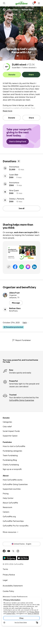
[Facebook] (15, 266)
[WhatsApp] (21, 266)
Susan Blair (13, 175)
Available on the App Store (23, 558)
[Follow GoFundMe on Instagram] (18, 551)
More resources (9, 532)
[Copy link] (8, 266)
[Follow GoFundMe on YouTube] (8, 551)
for (20, 10)
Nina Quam (14, 190)
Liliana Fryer (14, 293)
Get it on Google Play (9, 558)
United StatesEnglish (22, 544)
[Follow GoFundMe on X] (13, 551)
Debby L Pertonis (16, 199)
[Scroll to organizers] (4, 9)
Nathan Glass (15, 308)
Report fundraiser (23, 340)
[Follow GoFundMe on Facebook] (4, 551)
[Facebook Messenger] (28, 266)
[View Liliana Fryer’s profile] (5, 295)
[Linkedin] (34, 266)
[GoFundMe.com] (21, 3)
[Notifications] (33, 3)
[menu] (39, 3)
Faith (25, 323)
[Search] (4, 3)
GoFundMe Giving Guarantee (21, 400)
